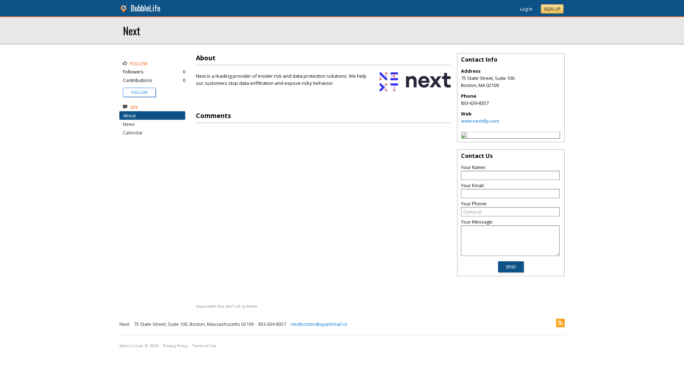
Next (131, 30)
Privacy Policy (175, 345)
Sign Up (552, 9)
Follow (139, 92)
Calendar (133, 132)
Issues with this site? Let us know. (227, 306)
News (129, 124)
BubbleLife (145, 8)
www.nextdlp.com (480, 121)
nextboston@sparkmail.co (319, 324)
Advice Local (131, 345)
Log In (526, 9)
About (129, 115)
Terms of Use (204, 345)
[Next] (464, 136)
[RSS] (560, 323)
